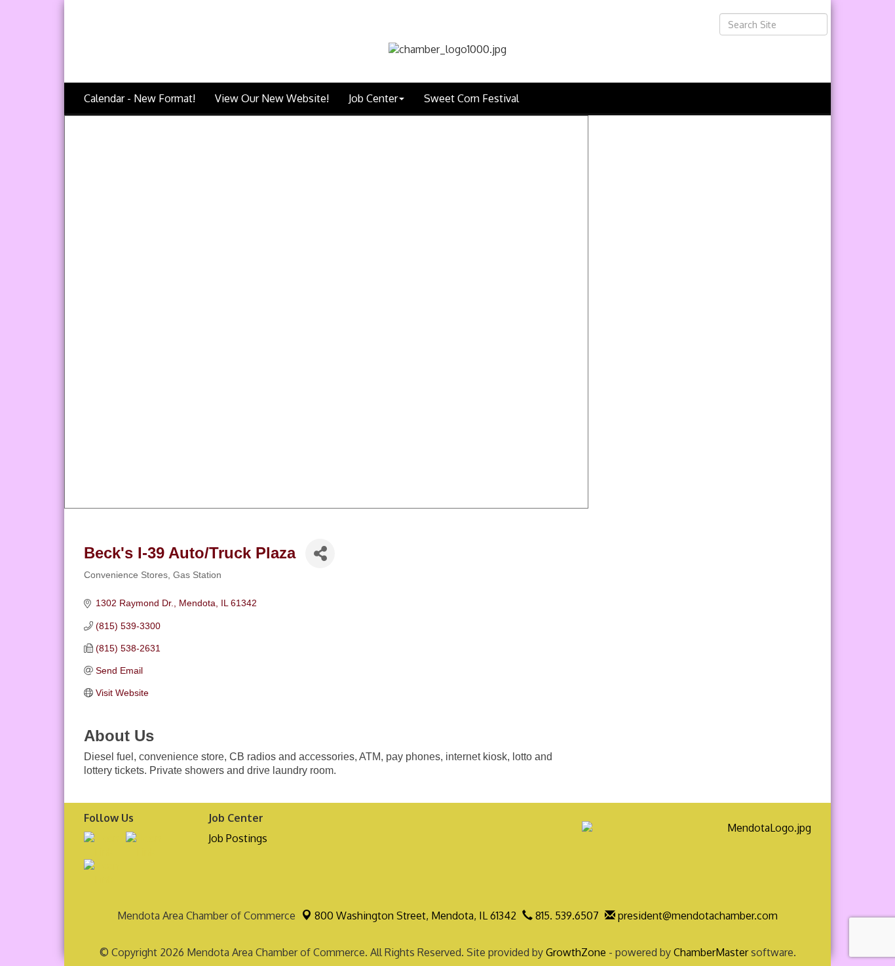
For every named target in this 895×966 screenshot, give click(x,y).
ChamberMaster (711, 952)
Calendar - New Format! (139, 98)
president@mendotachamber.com (696, 915)
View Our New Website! (272, 98)
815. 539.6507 (566, 915)
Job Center (373, 98)
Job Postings (237, 838)
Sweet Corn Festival (471, 98)
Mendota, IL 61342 (415, 915)
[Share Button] (320, 553)
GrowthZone (576, 952)
